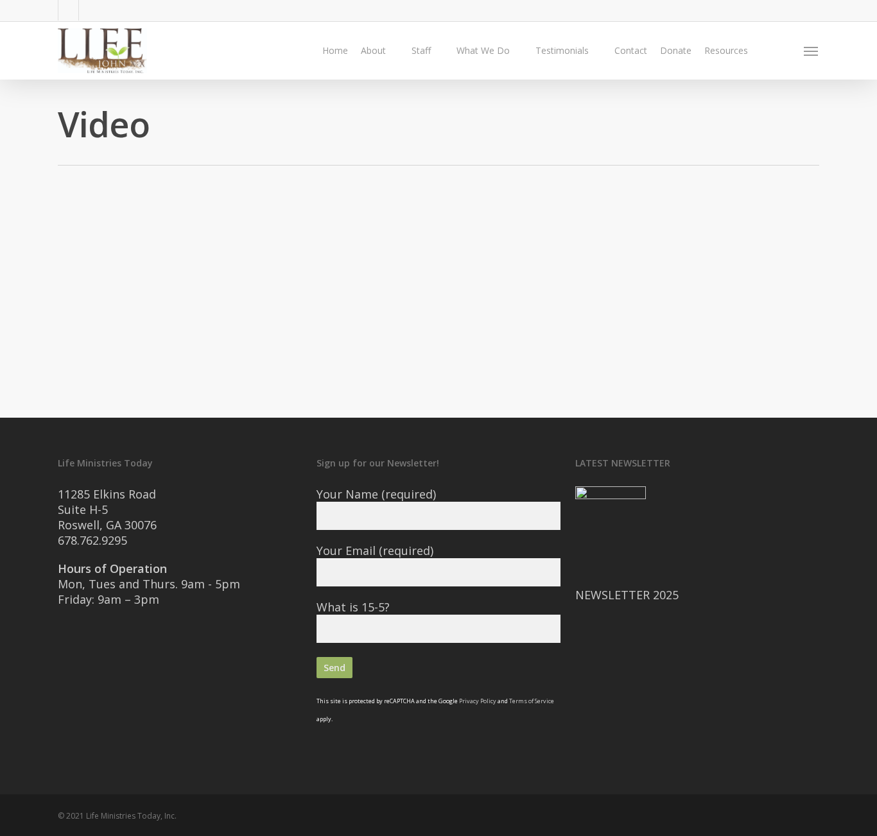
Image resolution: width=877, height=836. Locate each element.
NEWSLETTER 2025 (627, 594)
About (373, 50)
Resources (726, 50)
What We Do (483, 50)
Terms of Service (531, 701)
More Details (181, 304)
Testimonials (562, 50)
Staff (421, 50)
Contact (630, 50)
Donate (675, 50)
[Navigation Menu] (811, 50)
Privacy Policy (477, 701)
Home (335, 50)
